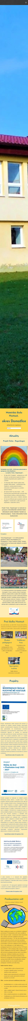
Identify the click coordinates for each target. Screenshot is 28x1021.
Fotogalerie (3, 534)
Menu (26, 2)
